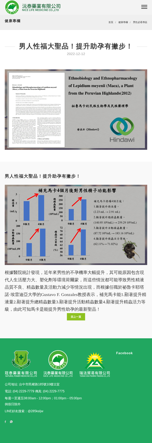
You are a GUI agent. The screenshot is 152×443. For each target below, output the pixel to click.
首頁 (110, 22)
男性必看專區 (140, 22)
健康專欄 (123, 22)
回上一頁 (76, 316)
